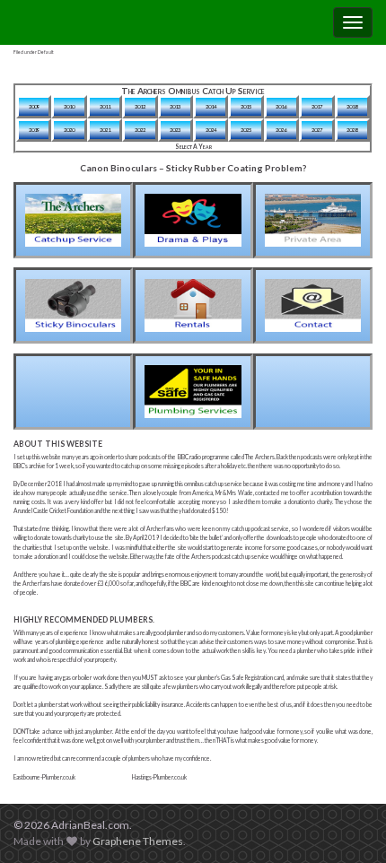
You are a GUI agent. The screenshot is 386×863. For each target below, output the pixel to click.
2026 (281, 129)
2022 (140, 129)
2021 (105, 129)
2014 (211, 106)
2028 (352, 129)
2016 (281, 106)
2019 (34, 129)
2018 (352, 106)
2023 (175, 129)
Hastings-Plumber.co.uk (159, 776)
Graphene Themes (137, 841)
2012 (140, 106)
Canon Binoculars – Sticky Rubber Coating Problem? (193, 167)
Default (46, 52)
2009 (34, 106)
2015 (246, 106)
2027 (316, 129)
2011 (105, 106)
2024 (211, 129)
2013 (175, 106)
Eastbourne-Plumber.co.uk (44, 776)
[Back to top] (345, 822)
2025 (246, 129)
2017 (316, 106)
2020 (69, 129)
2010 (69, 106)
